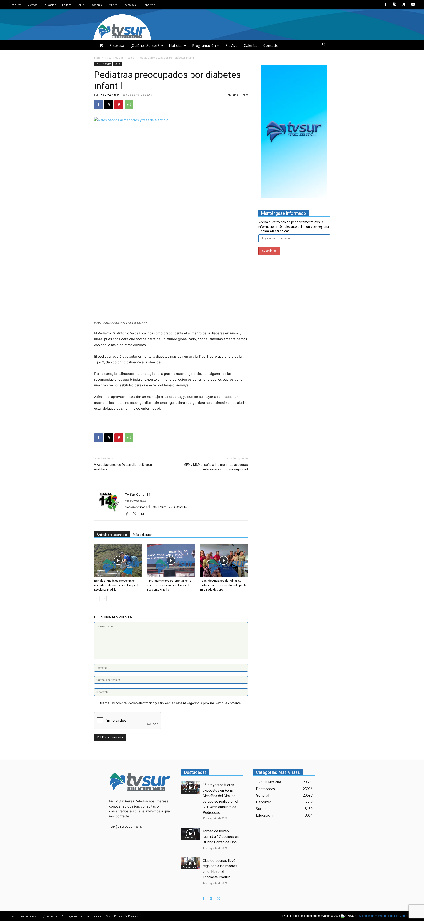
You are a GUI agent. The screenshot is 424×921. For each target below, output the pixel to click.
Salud (131, 57)
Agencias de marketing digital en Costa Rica (386, 915)
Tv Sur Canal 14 (109, 94)
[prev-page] (97, 598)
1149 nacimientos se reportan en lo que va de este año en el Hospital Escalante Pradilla (169, 585)
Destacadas (189, 791)
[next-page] (104, 598)
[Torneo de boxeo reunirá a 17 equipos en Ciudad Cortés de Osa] (190, 834)
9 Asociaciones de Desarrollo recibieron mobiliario (123, 467)
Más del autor (142, 535)
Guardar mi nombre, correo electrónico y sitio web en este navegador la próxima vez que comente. (170, 703)
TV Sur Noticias (114, 57)
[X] (404, 4)
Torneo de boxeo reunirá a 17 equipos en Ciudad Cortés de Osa (221, 836)
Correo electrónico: (273, 231)
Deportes (188, 837)
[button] (324, 44)
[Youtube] (413, 4)
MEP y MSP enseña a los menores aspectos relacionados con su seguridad (216, 467)
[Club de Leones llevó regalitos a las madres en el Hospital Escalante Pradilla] (190, 863)
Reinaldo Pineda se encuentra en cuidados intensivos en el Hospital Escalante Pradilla (116, 585)
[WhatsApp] (129, 104)
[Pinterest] (118, 104)
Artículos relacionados (112, 535)
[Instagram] (211, 898)
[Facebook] (385, 4)
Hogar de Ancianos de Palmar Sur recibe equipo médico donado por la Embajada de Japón (223, 585)
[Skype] (394, 4)
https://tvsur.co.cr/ (135, 500)
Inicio (97, 57)
